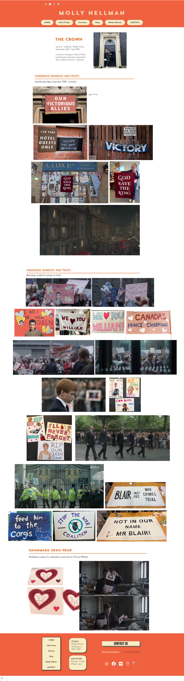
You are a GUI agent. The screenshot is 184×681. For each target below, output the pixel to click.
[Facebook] (50, 4)
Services (51, 651)
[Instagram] (46, 4)
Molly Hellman (51, 662)
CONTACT (51, 667)
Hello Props (51, 645)
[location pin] (54, 4)
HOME (51, 640)
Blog (51, 656)
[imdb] (121, 664)
